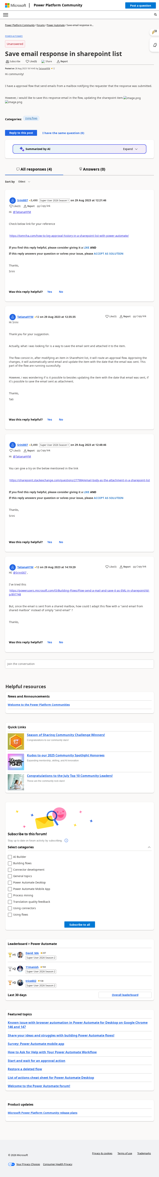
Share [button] (49, 61)
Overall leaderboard (125, 995)
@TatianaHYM (22, 212)
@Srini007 (19, 572)
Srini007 (22, 200)
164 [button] (44, 967)
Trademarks (144, 1153)
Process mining (23, 895)
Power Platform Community (58, 5)
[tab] (34, 171)
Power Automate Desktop (29, 882)
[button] (140, 6)
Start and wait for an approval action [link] (36, 1061)
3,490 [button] (34, 200)
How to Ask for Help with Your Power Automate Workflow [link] (52, 1052)
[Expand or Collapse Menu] (5, 15)
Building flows (22, 863)
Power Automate (56, 25)
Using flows (31, 118)
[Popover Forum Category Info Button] (66, 840)
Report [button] (64, 61)
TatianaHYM (44, 68)
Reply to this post (21, 133)
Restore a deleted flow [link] (25, 1069)
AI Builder (19, 857)
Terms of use (125, 1153)
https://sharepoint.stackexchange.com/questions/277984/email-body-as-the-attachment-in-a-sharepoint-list (80, 480)
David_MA (32, 953)
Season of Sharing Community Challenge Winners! (66, 735)
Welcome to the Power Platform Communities (39, 704)
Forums (41, 25)
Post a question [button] (140, 5)
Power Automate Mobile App (31, 889)
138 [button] (41, 981)
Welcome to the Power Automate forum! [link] (39, 1086)
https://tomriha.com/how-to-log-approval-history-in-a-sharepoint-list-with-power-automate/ (69, 236)
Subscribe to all (79, 924)
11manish (32, 967)
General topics (22, 876)
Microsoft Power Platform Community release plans (42, 1113)
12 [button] (54, 68)
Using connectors (24, 908)
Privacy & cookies (102, 1153)
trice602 (31, 981)
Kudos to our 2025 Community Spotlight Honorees (66, 755)
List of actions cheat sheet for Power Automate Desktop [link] (51, 1077)
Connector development (28, 869)
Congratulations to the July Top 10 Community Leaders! (70, 776)
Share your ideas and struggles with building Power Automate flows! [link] (61, 1035)
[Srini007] (13, 200)
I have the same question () (63, 133)
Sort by (10, 181)
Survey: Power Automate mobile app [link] (36, 1044)
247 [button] (44, 953)
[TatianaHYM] (13, 317)
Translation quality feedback (31, 902)
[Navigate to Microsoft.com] (15, 5)
